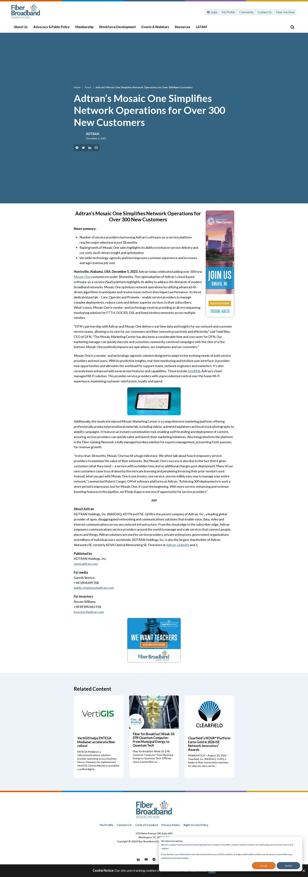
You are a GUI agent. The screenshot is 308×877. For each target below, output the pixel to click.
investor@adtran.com (89, 612)
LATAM (201, 27)
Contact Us (265, 12)
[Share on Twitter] (83, 147)
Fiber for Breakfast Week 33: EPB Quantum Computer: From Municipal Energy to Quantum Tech (154, 739)
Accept (264, 865)
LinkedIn (183, 545)
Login (214, 12)
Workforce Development (117, 27)
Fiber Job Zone (285, 12)
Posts (88, 87)
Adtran (171, 545)
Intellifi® (194, 371)
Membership (84, 27)
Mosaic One (82, 277)
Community (246, 12)
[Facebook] (154, 859)
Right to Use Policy (196, 824)
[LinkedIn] (138, 859)
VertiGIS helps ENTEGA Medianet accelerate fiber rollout (96, 742)
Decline (288, 865)
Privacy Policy (170, 824)
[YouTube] (146, 859)
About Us (21, 27)
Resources (182, 27)
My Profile (228, 12)
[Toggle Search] (292, 27)
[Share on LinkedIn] (90, 147)
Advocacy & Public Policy (51, 27)
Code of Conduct (146, 824)
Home (77, 87)
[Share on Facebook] (77, 147)
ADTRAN (92, 134)
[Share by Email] (96, 147)
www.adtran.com (86, 564)
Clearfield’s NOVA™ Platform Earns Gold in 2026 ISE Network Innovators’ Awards (209, 744)
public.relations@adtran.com (94, 588)
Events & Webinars (155, 27)
